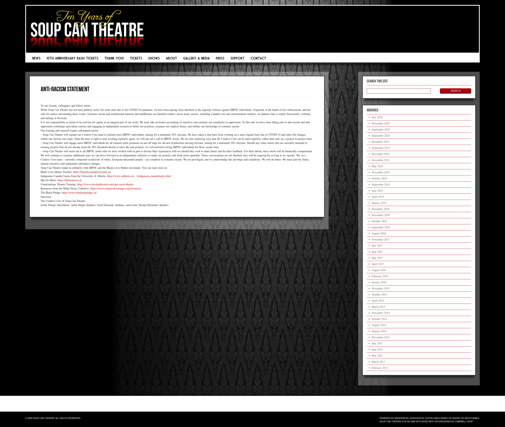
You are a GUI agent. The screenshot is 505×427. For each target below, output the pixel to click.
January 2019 (379, 203)
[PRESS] (220, 59)
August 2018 (379, 233)
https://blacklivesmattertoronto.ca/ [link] (92, 172)
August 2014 (379, 325)
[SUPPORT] (237, 59)
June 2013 (377, 349)
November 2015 (381, 288)
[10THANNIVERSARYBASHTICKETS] (72, 59)
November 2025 (381, 123)
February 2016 (380, 276)
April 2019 (378, 197)
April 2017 (378, 264)
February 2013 (380, 368)
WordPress (402, 418)
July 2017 (377, 245)
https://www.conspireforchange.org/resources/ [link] (115, 188)
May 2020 (377, 166)
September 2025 (381, 129)
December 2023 (380, 142)
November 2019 (381, 172)
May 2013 (377, 355)
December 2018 (380, 209)
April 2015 (378, 300)
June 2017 (377, 252)
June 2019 (377, 190)
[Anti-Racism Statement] (65, 88)
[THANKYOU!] (114, 59)
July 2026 (377, 117)
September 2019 (381, 184)
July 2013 (377, 343)
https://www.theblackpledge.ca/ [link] (79, 192)
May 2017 (377, 258)
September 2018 (381, 227)
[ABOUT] (171, 59)
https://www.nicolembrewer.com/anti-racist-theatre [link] (105, 184)
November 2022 (381, 154)
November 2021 (381, 160)
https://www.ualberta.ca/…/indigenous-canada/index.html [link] (139, 176)
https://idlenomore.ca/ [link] (69, 180)
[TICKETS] (136, 59)
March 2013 (378, 362)
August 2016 (379, 270)
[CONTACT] (258, 59)
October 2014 (379, 319)
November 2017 (381, 239)
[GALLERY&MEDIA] (196, 59)
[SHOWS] (154, 59)
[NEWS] (36, 59)
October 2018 (379, 221)
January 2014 (379, 331)
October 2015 (379, 294)
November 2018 (381, 215)
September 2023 (381, 148)
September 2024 (381, 135)
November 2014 (381, 313)
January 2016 (379, 282)
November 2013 (381, 337)
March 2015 (378, 307)
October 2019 (379, 178)
